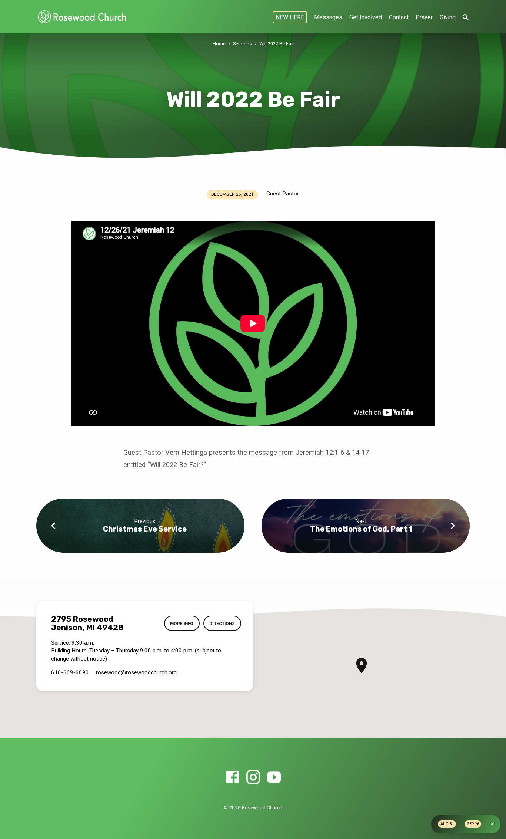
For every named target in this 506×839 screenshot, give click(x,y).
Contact (399, 17)
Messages (328, 17)
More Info (181, 623)
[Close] (492, 824)
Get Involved (365, 17)
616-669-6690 (70, 672)
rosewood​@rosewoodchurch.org (136, 672)
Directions (222, 623)
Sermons (242, 43)
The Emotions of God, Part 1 (361, 528)
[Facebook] (232, 777)
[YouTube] (274, 777)
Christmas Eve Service (145, 528)
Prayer (424, 17)
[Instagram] (253, 777)
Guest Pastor (282, 193)
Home (219, 43)
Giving (448, 17)
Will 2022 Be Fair (276, 43)
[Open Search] (466, 17)
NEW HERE (290, 17)
